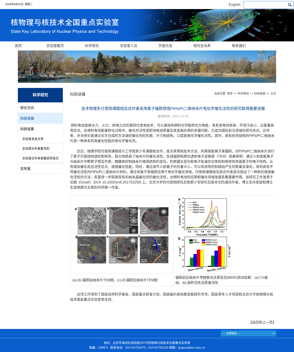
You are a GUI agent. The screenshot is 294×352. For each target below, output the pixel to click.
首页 (18, 46)
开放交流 (165, 46)
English (234, 4)
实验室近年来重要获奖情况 (40, 158)
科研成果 (27, 129)
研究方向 (27, 108)
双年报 (25, 169)
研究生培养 (202, 46)
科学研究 (92, 46)
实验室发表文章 (32, 139)
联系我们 (239, 46)
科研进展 (27, 118)
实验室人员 (128, 46)
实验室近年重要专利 (36, 148)
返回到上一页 (262, 322)
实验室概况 (55, 46)
